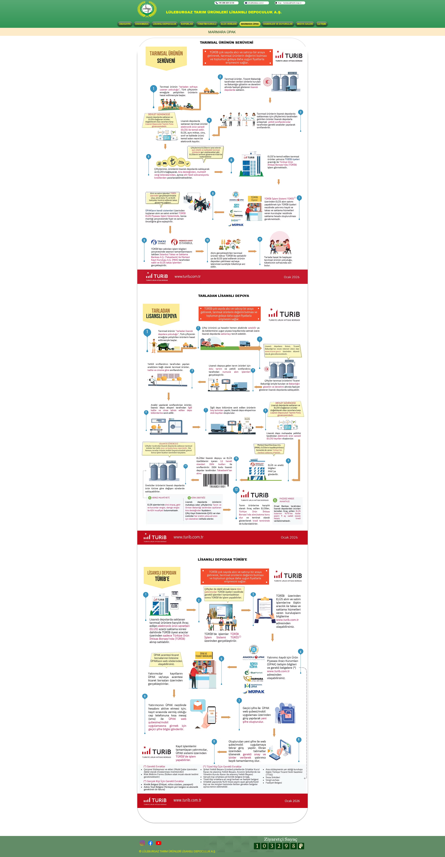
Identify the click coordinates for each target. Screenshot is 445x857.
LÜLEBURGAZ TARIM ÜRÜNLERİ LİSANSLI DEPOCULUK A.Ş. (224, 12)
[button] (165, 24)
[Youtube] (158, 843)
